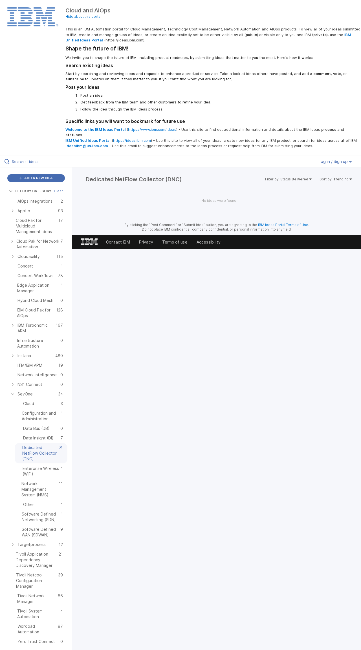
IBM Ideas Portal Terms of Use (283, 225)
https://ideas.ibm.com (132, 140)
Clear (58, 191)
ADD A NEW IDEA (38, 178)
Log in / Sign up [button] (334, 161)
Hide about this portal (83, 16)
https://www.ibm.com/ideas (152, 129)
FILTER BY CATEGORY (33, 191)
